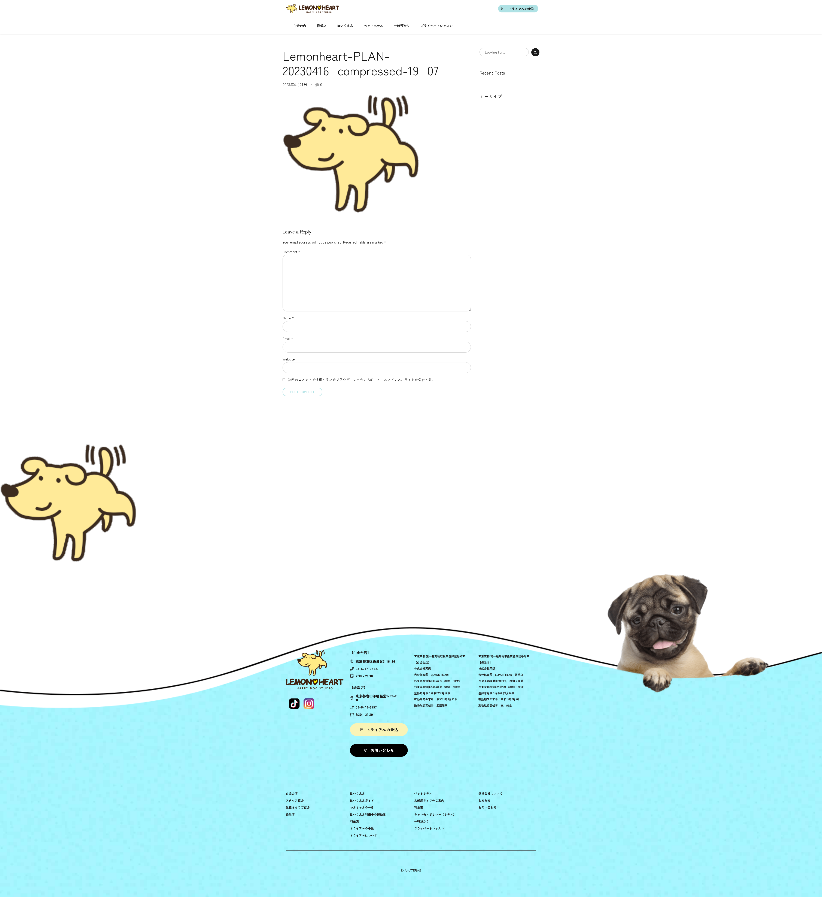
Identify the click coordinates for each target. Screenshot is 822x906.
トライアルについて (363, 835)
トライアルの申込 (362, 828)
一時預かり (402, 25)
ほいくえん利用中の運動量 (368, 814)
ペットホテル (373, 25)
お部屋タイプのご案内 (429, 800)
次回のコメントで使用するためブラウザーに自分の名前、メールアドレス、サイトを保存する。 (361, 379)
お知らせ (484, 800)
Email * (288, 338)
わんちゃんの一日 (362, 807)
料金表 (354, 821)
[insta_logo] (309, 703)
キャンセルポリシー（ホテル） (435, 814)
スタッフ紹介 (295, 800)
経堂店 (321, 25)
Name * (288, 317)
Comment (291, 251)
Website (289, 359)
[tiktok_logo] (294, 703)
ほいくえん (345, 25)
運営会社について (490, 793)
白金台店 (299, 25)
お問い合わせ (487, 807)
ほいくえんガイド (362, 800)
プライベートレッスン (437, 25)
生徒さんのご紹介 (298, 807)
